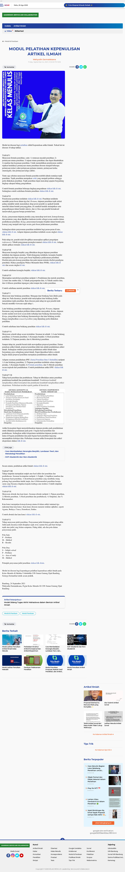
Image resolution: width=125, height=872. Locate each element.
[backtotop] (62, 840)
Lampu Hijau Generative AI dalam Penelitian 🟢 (96, 801)
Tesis (52, 860)
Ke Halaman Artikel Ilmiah (103, 734)
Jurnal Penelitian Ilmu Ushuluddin (44, 359)
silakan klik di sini (54, 188)
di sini (22, 265)
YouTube (23, 858)
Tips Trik (88, 744)
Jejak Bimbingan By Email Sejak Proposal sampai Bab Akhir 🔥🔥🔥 (96, 812)
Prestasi (54, 857)
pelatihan (23, 145)
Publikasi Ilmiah (74, 857)
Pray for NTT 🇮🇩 (94, 788)
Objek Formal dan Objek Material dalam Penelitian (96, 779)
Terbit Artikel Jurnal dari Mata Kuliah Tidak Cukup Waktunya (93, 725)
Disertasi (20, 31)
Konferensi (91, 851)
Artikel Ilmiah (20, 26)
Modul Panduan (28, 613)
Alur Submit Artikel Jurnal (111, 704)
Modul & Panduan (10, 613)
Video (9, 31)
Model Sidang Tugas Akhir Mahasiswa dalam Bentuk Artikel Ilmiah (31, 603)
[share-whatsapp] (85, 67)
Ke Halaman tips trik (102, 750)
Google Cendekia (75, 848)
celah (35, 178)
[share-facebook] (77, 67)
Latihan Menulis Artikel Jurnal (112, 724)
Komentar (10, 67)
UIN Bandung (113, 851)
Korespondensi (56, 854)
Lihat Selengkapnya (102, 823)
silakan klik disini (37, 563)
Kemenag (111, 860)
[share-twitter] (81, 67)
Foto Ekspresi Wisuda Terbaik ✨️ (80, 5)
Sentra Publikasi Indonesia (116, 857)
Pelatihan (90, 854)
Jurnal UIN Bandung (115, 854)
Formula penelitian (35, 364)
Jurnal (89, 848)
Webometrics (92, 860)
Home (6, 5)
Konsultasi (37, 854)
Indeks (8, 26)
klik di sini (21, 440)
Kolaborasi (73, 851)
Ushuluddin (112, 848)
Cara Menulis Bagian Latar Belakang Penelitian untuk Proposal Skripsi (96, 768)
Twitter (18, 858)
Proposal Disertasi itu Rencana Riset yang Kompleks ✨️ (91, 705)
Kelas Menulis (56, 851)
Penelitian (36, 857)
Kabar (35, 851)
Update (71, 291)
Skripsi (35, 860)
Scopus (89, 857)
